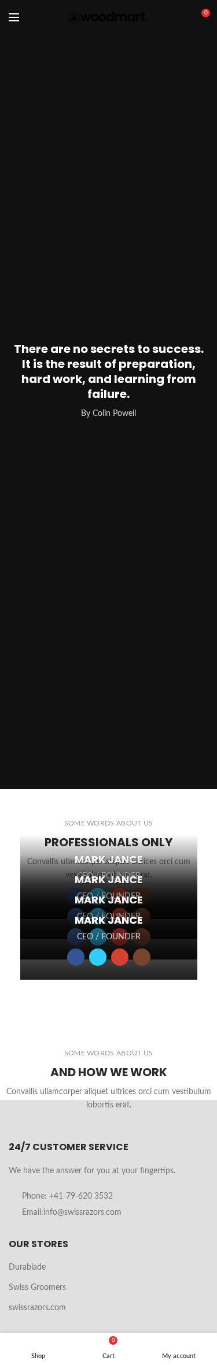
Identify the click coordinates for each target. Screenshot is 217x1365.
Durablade (27, 1267)
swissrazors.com (37, 1308)
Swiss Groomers (37, 1288)
